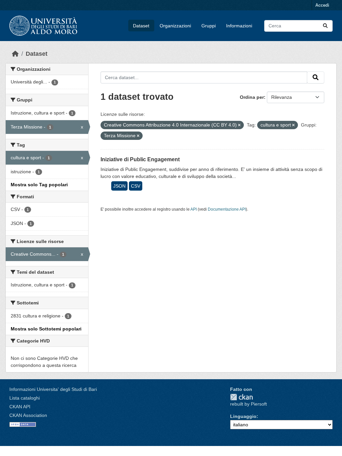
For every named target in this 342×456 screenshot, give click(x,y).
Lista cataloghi (24, 398)
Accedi (322, 5)
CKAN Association (28, 415)
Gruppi (208, 25)
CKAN (241, 397)
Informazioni (239, 25)
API (193, 209)
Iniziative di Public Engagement (140, 159)
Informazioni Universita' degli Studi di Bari (53, 389)
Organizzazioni (175, 25)
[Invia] (325, 26)
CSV (135, 186)
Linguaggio (243, 416)
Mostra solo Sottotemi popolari (46, 328)
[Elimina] (239, 125)
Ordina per (252, 97)
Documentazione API (227, 209)
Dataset (141, 25)
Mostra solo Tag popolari (39, 184)
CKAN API (19, 406)
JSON (119, 186)
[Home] (15, 53)
